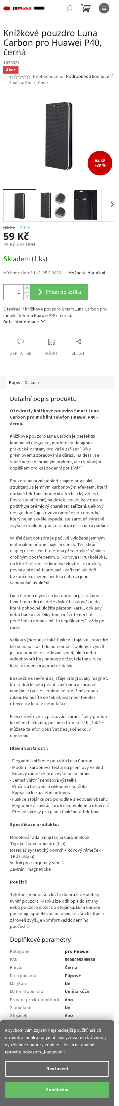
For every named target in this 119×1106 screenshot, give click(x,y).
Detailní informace (21, 322)
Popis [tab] (14, 383)
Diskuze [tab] (32, 383)
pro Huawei (77, 951)
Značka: (28, 83)
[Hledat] (69, 8)
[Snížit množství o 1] (26, 296)
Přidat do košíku (63, 292)
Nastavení (57, 1069)
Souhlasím (57, 1090)
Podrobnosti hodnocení (89, 77)
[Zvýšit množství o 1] (26, 288)
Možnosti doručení (86, 273)
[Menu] (104, 8)
